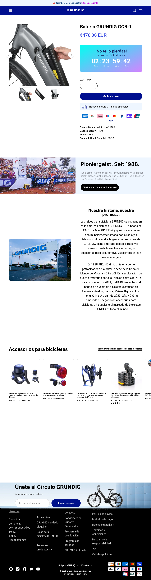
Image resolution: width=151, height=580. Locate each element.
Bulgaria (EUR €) (66, 565)
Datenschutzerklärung (105, 524)
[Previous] (9, 55)
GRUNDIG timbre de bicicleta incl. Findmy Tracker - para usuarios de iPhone (23, 395)
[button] (134, 10)
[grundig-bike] (75, 10)
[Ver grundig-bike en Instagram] (11, 569)
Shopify (83, 574)
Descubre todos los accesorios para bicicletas (120, 349)
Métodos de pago (102, 519)
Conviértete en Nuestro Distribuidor (73, 522)
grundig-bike (72, 571)
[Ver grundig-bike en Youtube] (38, 569)
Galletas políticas (102, 554)
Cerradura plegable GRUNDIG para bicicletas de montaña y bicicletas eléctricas (125, 395)
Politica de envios (102, 514)
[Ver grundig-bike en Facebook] (24, 569)
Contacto (70, 512)
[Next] (71, 55)
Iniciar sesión (66, 503)
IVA (94, 548)
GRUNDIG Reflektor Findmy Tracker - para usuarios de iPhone (58, 394)
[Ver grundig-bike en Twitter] (31, 569)
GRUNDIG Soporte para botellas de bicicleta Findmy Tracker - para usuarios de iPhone (91, 395)
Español (85, 565)
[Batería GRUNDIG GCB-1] (25, 94)
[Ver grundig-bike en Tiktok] (18, 569)
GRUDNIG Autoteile (75, 550)
